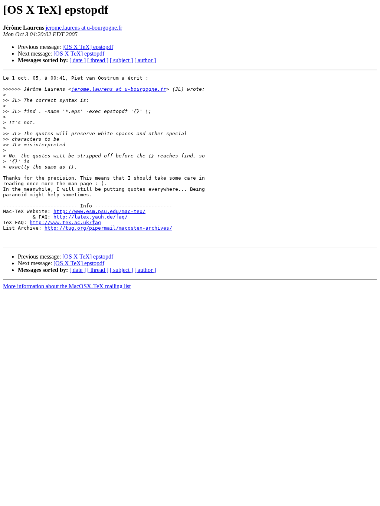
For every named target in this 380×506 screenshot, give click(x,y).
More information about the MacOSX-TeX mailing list (67, 286)
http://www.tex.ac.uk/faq (65, 222)
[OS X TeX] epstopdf (87, 47)
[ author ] (145, 60)
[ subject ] (121, 60)
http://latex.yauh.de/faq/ (90, 217)
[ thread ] (97, 60)
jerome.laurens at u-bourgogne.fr (84, 27)
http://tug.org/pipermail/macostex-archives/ (108, 228)
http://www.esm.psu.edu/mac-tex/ (99, 211)
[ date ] (77, 60)
